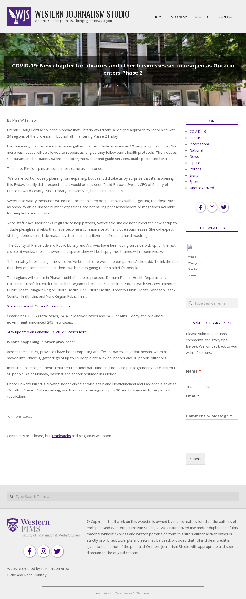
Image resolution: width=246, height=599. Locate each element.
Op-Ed (195, 162)
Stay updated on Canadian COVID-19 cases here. (47, 332)
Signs (194, 175)
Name (193, 371)
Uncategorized (202, 187)
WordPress (142, 593)
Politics (195, 168)
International (200, 143)
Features (197, 137)
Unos (118, 593)
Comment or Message (209, 416)
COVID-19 (198, 131)
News (194, 156)
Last (207, 387)
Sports (195, 181)
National (196, 150)
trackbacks (61, 435)
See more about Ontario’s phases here (39, 306)
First (189, 387)
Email (193, 396)
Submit (195, 458)
